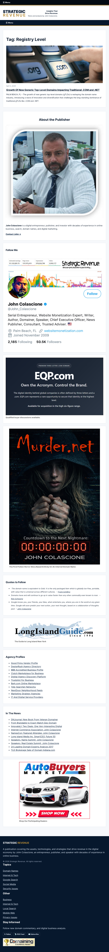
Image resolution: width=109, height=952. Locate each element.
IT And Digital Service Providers (27, 697)
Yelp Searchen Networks (23, 687)
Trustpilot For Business (22, 680)
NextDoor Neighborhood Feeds (27, 690)
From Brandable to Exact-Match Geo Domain (33, 722)
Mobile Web (9, 913)
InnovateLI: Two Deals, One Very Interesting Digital (36, 726)
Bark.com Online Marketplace (26, 683)
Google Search (10, 879)
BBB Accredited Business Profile (27, 670)
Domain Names (10, 870)
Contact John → (13, 234)
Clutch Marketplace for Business (27, 673)
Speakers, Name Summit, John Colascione (32, 739)
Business (7, 899)
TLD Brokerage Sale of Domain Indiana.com (33, 750)
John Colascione (24, 609)
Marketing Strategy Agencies (25, 693)
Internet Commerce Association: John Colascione (36, 729)
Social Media (9, 884)
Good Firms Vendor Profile (24, 663)
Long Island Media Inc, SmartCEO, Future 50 (33, 736)
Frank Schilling (64, 592)
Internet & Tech (10, 875)
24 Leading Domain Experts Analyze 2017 (32, 746)
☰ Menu (6, 2)
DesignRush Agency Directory (26, 666)
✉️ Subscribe (33, 934)
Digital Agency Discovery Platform (28, 676)
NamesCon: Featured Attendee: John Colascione (35, 733)
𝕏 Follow (7, 934)
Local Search (9, 908)
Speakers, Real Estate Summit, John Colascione (35, 743)
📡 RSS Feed (19, 934)
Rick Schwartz (17, 599)
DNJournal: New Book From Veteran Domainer (34, 719)
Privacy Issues (10, 917)
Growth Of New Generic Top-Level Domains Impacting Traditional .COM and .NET (53, 90)
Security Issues (10, 888)
